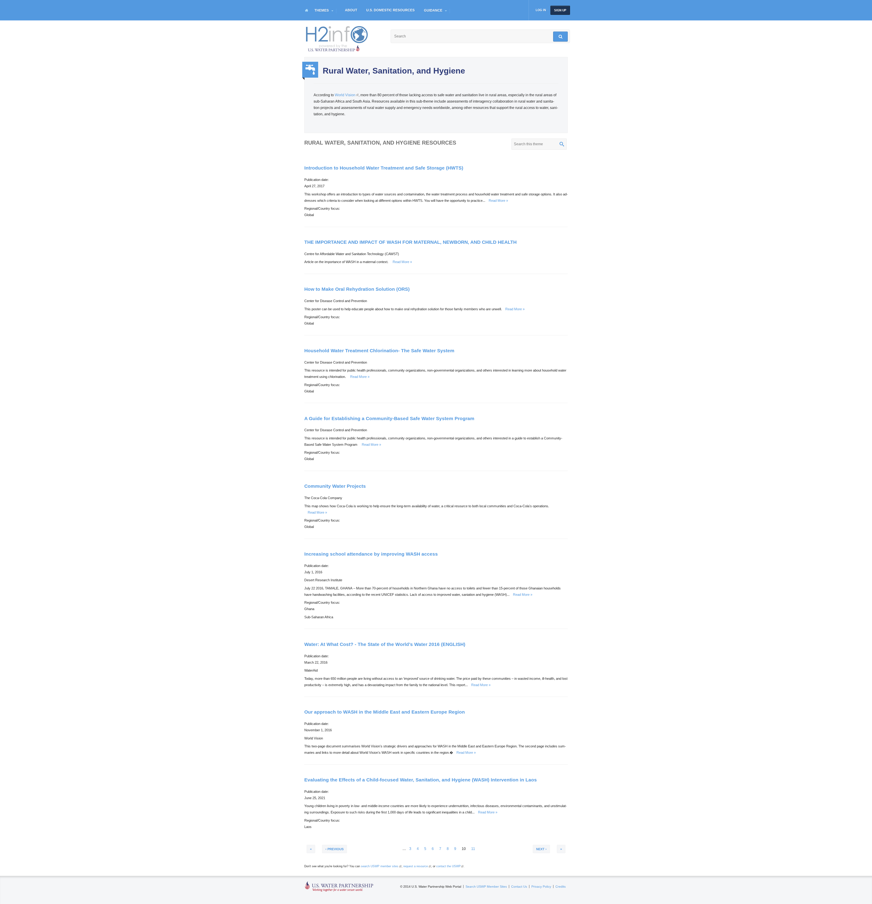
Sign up (560, 10)
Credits (560, 886)
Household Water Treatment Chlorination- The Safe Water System (379, 350)
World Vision (346, 95)
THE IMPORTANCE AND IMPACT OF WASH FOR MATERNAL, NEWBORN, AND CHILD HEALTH (410, 242)
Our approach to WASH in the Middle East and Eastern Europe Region (384, 711)
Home (306, 10)
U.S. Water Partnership (339, 886)
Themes (322, 10)
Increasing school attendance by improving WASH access (371, 554)
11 (473, 851)
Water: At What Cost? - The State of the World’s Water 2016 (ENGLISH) (384, 644)
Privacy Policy (541, 886)
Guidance (433, 10)
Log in (541, 10)
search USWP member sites (380, 866)
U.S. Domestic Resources (390, 10)
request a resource (416, 866)
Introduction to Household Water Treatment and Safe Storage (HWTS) (383, 167)
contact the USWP (449, 866)
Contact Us (519, 886)
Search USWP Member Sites (486, 886)
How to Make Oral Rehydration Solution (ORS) (357, 289)
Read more (497, 200)
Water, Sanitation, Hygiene (310, 70)
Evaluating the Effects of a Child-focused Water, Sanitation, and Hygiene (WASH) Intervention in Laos (420, 779)
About (351, 10)
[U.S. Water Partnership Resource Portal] (337, 37)
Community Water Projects (335, 486)
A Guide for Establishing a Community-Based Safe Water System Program (389, 418)
